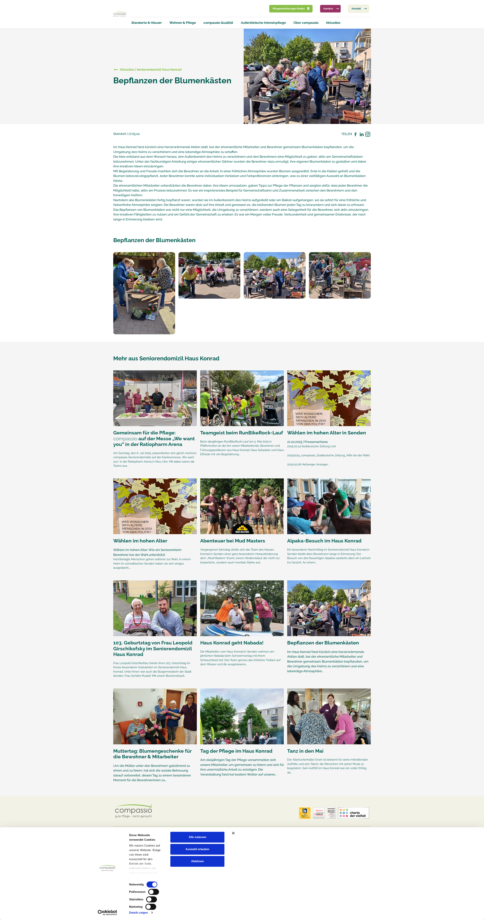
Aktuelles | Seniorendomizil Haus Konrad (151, 69)
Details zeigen (138, 912)
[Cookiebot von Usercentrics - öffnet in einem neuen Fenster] (107, 912)
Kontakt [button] (356, 8)
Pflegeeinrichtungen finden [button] (289, 8)
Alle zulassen (197, 837)
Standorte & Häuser (146, 23)
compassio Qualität (218, 23)
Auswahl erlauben (197, 849)
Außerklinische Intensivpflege (263, 23)
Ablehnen (197, 861)
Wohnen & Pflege (182, 23)
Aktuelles (333, 23)
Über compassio (305, 23)
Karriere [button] (328, 8)
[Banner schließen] (312, 833)
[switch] (153, 892)
